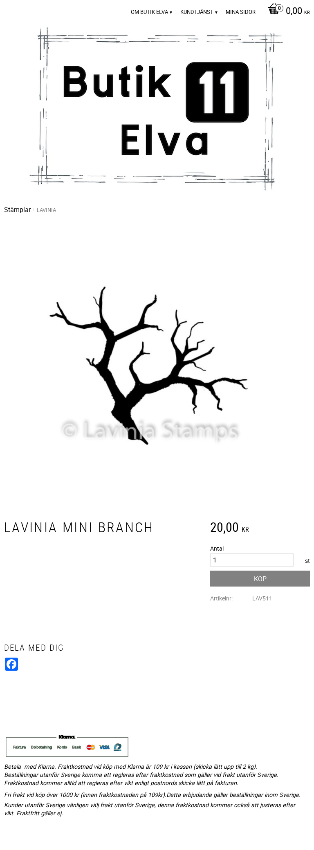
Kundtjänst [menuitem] (196, 12)
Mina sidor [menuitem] (241, 12)
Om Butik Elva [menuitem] (149, 12)
